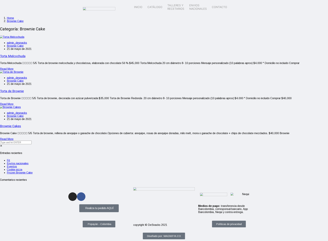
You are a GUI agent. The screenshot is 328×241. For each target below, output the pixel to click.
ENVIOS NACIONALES (198, 7)
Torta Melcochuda (12, 56)
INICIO (138, 7)
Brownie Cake (15, 21)
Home (10, 18)
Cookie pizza (14, 169)
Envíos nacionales (18, 163)
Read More (6, 68)
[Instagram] (72, 196)
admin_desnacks (17, 42)
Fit (8, 160)
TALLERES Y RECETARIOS (175, 7)
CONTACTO (219, 7)
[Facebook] (81, 196)
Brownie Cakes (10, 126)
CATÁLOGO (154, 7)
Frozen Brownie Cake (20, 172)
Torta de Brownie (12, 91)
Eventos (12, 166)
